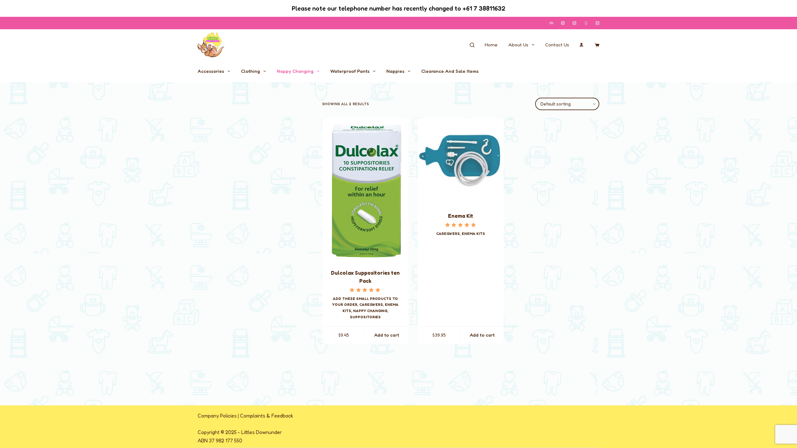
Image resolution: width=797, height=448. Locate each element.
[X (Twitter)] (574, 23)
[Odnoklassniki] (597, 23)
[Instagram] (563, 23)
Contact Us (557, 45)
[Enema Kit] (461, 161)
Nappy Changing (295, 71)
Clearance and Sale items (450, 71)
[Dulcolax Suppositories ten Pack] (365, 189)
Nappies (395, 71)
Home (491, 45)
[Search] (472, 45)
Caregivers (371, 304)
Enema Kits (473, 233)
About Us (518, 45)
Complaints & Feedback (266, 416)
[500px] (586, 23)
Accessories (211, 71)
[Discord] (551, 23)
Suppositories (365, 317)
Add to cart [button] (386, 335)
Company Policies (217, 416)
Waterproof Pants (350, 71)
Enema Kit (460, 215)
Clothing (250, 71)
